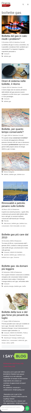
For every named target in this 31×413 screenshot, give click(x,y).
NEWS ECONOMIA (16, 252)
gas (26, 340)
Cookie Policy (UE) (9, 366)
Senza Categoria (9, 172)
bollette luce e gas (7, 257)
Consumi (6, 54)
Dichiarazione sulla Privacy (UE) (13, 363)
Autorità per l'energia (10, 338)
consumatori (5, 226)
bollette (6, 174)
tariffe (24, 286)
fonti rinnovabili (14, 226)
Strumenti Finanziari (15, 335)
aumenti (6, 255)
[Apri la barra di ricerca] (23, 4)
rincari (4, 343)
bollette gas (7, 56)
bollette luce (21, 174)
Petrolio (6, 221)
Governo (16, 257)
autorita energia (8, 286)
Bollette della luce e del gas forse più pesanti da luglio (15, 315)
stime (8, 343)
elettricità (21, 340)
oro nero (22, 226)
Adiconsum (7, 223)
